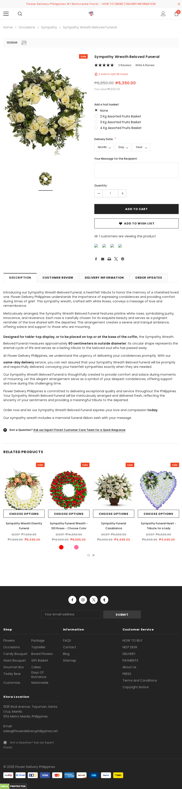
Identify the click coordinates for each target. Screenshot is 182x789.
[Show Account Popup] (163, 13)
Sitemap (69, 660)
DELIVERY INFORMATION (104, 278)
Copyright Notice (136, 687)
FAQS (67, 640)
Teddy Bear (12, 674)
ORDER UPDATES (148, 278)
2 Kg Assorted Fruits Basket (120, 116)
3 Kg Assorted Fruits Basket (120, 122)
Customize (11, 682)
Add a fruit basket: (106, 104)
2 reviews (124, 65)
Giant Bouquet (14, 660)
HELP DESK (130, 647)
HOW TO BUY (132, 640)
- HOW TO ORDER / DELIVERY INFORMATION (128, 4)
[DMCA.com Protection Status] (13, 786)
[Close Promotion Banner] (179, 4)
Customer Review (57, 278)
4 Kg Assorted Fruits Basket (121, 128)
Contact (69, 647)
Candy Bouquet (15, 654)
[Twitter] (116, 259)
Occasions (11, 647)
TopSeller (38, 647)
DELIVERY (129, 654)
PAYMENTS (130, 660)
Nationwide (39, 682)
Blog (66, 654)
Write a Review (144, 65)
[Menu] (6, 13)
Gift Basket (39, 660)
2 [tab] (93, 555)
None (104, 110)
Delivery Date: (104, 139)
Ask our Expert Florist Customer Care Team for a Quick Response (79, 430)
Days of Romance (38, 674)
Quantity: (100, 185)
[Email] (102, 258)
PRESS (127, 674)
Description (20, 278)
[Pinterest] (122, 259)
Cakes (36, 667)
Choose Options (24, 514)
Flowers (9, 640)
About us (129, 667)
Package (38, 640)
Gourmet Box (13, 667)
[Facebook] (95, 258)
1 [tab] (88, 555)
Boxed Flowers (42, 654)
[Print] (109, 259)
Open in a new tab (72, 600)
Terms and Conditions (140, 680)
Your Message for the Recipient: (116, 159)
